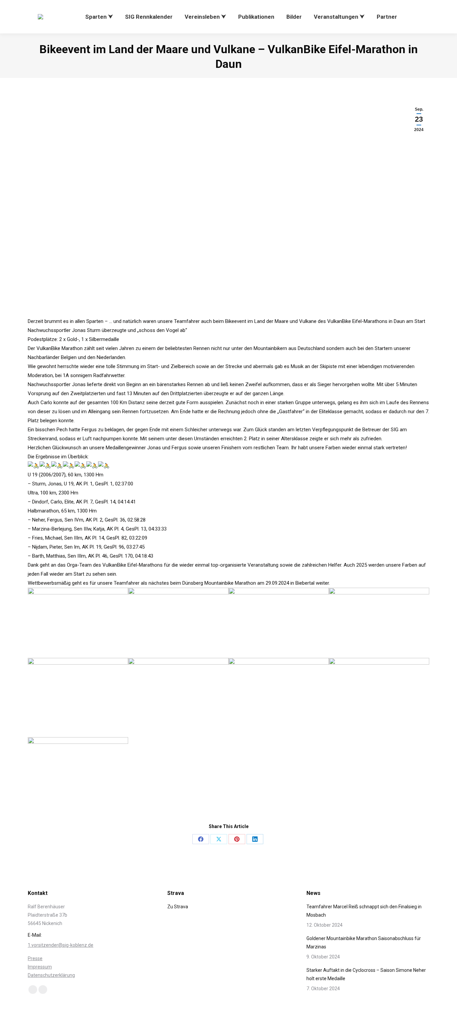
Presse (35, 958)
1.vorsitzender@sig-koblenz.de (60, 945)
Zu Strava (177, 906)
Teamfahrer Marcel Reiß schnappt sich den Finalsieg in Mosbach (364, 911)
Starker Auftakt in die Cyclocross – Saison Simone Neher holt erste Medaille (366, 974)
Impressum (40, 966)
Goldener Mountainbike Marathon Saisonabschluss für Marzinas (363, 942)
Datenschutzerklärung (51, 975)
